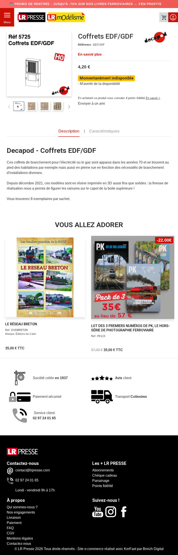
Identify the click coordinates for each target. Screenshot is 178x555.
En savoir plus (90, 54)
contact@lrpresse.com (32, 470)
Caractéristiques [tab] (104, 131)
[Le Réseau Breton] (45, 277)
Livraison (14, 517)
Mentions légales (20, 538)
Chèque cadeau (104, 475)
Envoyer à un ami (91, 103)
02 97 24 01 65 (26, 480)
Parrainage (100, 480)
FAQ (10, 528)
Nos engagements (21, 512)
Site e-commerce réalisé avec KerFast (106, 549)
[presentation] (10, 276)
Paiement (14, 523)
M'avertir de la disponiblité (100, 84)
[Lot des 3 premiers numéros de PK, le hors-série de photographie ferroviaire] (132, 277)
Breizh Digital (153, 549)
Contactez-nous (19, 543)
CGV (10, 533)
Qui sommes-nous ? (22, 507)
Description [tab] (68, 131)
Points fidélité (102, 486)
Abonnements (103, 470)
